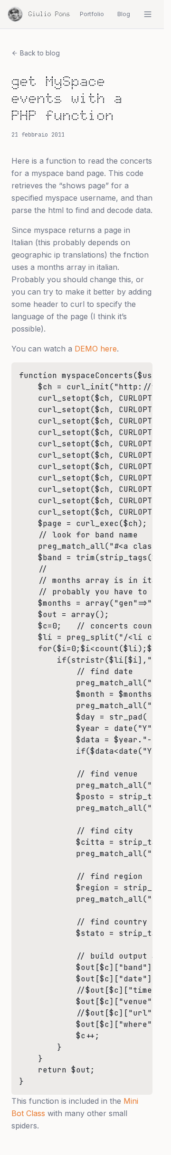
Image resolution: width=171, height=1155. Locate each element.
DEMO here (96, 348)
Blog (123, 14)
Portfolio (92, 14)
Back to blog (40, 53)
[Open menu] (147, 14)
